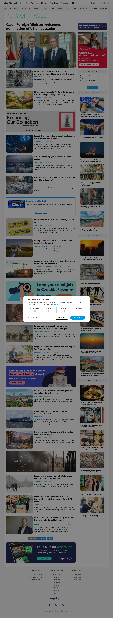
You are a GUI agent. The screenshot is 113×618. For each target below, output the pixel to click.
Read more (57, 304)
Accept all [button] (77, 317)
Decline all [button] (61, 317)
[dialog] (56, 309)
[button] (33, 318)
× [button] (87, 297)
